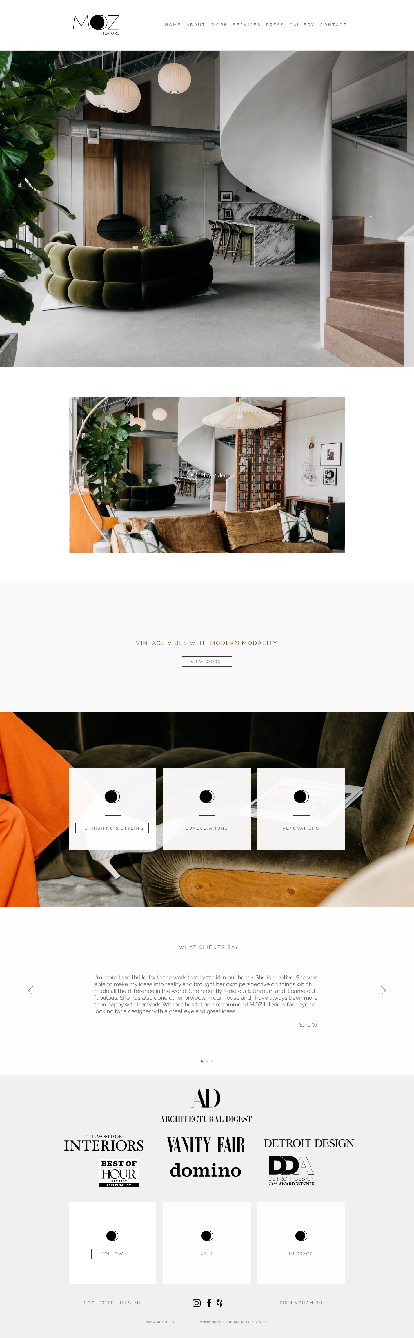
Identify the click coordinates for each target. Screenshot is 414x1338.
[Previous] (30, 991)
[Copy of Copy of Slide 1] (212, 1061)
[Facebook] (209, 1302)
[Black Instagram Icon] (196, 1303)
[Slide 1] (202, 1061)
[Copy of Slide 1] (207, 1061)
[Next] (383, 991)
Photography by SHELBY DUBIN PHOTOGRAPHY (233, 1321)
